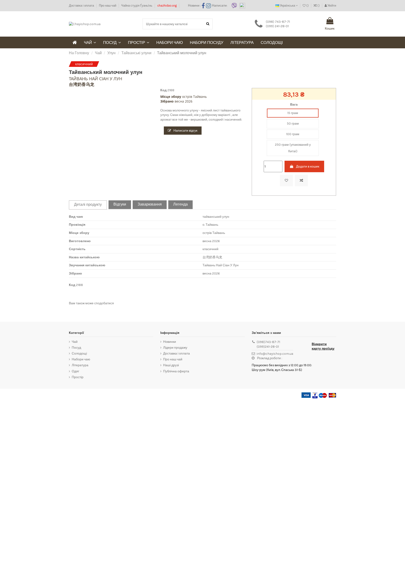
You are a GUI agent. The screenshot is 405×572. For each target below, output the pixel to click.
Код (163, 90)
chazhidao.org (167, 5)
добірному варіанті (216, 115)
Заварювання (150, 204)
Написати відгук (185, 131)
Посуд (76, 348)
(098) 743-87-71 (278, 22)
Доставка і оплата (82, 5)
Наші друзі (171, 365)
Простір (77, 377)
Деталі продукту (88, 204)
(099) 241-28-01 (277, 26)
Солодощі (79, 353)
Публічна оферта (176, 371)
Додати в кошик (307, 166)
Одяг (75, 371)
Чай (75, 342)
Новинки (169, 342)
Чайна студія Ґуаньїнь (137, 5)
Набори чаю (81, 359)
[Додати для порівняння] (301, 180)
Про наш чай (108, 5)
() (307, 5)
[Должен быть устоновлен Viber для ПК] (234, 5)
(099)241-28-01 (268, 347)
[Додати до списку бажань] (286, 180)
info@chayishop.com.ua (275, 354)
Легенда (180, 204)
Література (80, 365)
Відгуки (119, 204)
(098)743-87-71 (268, 342)
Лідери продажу (175, 348)
